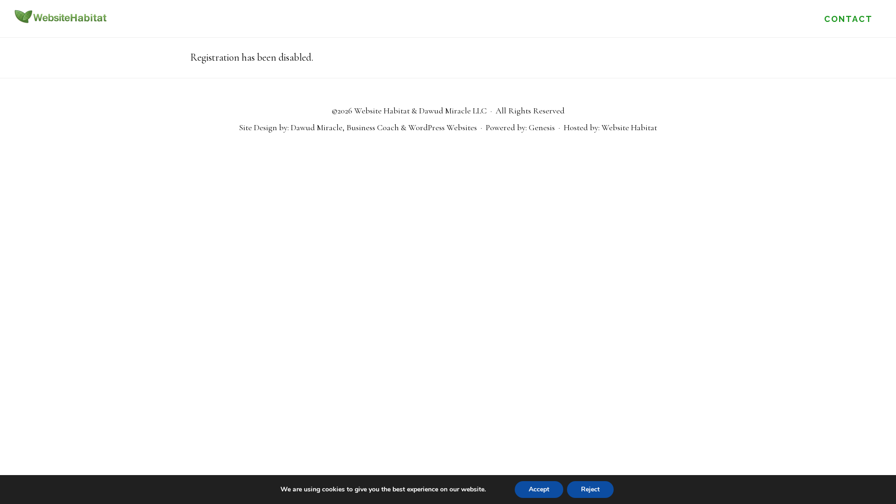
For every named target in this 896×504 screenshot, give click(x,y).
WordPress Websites (442, 127)
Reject (590, 489)
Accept (539, 489)
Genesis (542, 127)
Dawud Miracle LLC (453, 110)
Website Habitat (60, 16)
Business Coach (372, 127)
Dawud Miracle (317, 127)
